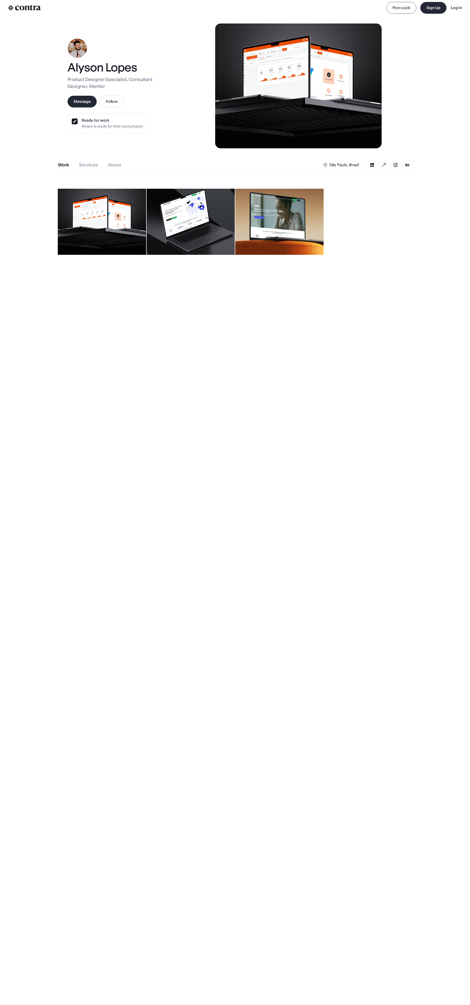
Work (63, 164)
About (114, 164)
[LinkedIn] (372, 165)
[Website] (383, 165)
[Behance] (407, 165)
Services (88, 164)
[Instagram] (395, 165)
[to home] (24, 8)
